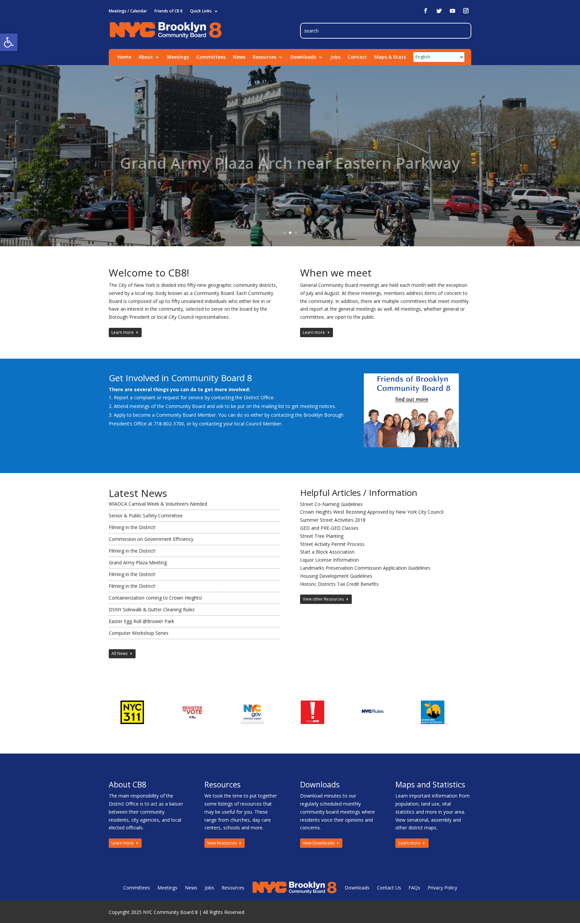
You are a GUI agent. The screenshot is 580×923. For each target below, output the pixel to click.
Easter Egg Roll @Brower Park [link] (141, 621)
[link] (8, 42)
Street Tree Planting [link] (321, 536)
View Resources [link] (222, 843)
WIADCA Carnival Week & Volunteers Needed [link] (158, 504)
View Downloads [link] (318, 843)
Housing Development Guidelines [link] (336, 576)
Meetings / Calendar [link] (128, 11)
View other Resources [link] (323, 599)
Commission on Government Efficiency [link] (151, 539)
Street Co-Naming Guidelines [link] (331, 504)
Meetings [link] (178, 57)
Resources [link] (264, 57)
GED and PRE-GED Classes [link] (329, 528)
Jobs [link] (335, 57)
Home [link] (124, 57)
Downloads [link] (303, 57)
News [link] (239, 57)
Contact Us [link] (389, 887)
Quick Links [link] (201, 11)
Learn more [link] (122, 332)
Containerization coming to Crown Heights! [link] (155, 598)
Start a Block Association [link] (327, 552)
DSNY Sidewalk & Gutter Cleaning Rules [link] (152, 609)
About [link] (146, 57)
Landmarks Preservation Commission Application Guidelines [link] (365, 568)
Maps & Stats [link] (390, 57)
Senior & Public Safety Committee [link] (146, 515)
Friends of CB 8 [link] (168, 11)
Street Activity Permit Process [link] (332, 544)
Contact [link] (357, 57)
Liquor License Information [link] (329, 560)
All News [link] (119, 653)
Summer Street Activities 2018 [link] (333, 520)
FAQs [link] (414, 887)
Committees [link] (211, 57)
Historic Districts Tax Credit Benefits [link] (339, 584)
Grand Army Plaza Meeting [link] (138, 562)
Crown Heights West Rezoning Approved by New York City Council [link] (371, 512)
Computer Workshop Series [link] (138, 633)
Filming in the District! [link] (132, 527)
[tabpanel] (139, 712)
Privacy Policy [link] (442, 887)
